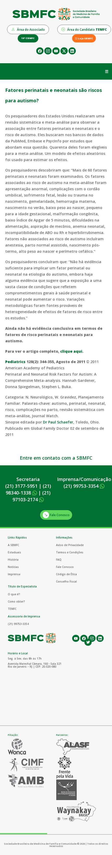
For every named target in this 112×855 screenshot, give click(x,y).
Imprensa (14, 574)
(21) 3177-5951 (21, 486)
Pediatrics (15, 361)
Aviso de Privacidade (70, 545)
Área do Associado (30, 29)
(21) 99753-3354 (82, 486)
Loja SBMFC (85, 38)
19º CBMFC (28, 38)
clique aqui (71, 351)
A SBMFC (13, 545)
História (13, 559)
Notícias (13, 567)
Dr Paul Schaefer (58, 422)
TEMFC (12, 609)
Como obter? (16, 601)
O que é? (14, 594)
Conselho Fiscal (66, 581)
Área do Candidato (86, 29)
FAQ (58, 559)
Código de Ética (66, 574)
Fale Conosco (59, 515)
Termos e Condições (69, 552)
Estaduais (14, 552)
